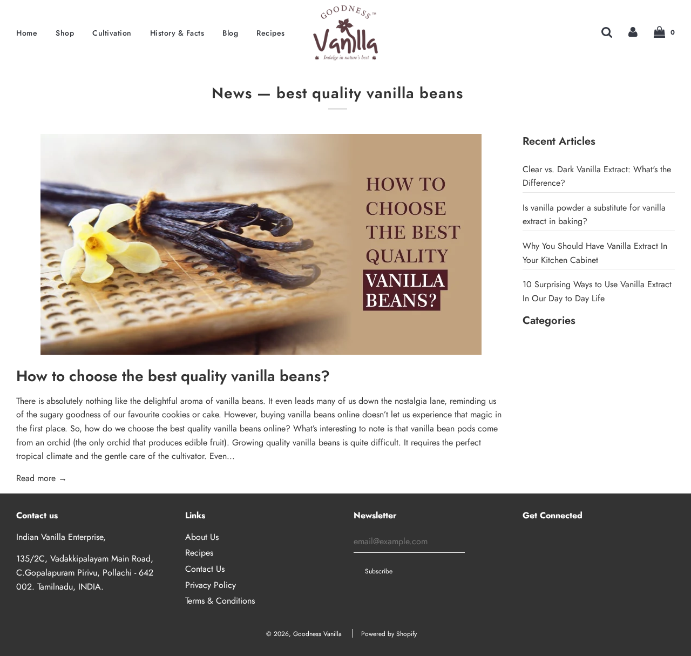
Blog (230, 33)
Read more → (41, 478)
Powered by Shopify (389, 634)
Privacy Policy (210, 585)
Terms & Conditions (220, 600)
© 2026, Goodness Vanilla (304, 634)
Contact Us (205, 569)
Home (26, 33)
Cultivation (112, 33)
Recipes (270, 33)
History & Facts (177, 33)
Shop (65, 33)
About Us (202, 537)
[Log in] (633, 31)
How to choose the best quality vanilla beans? (173, 376)
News (232, 93)
